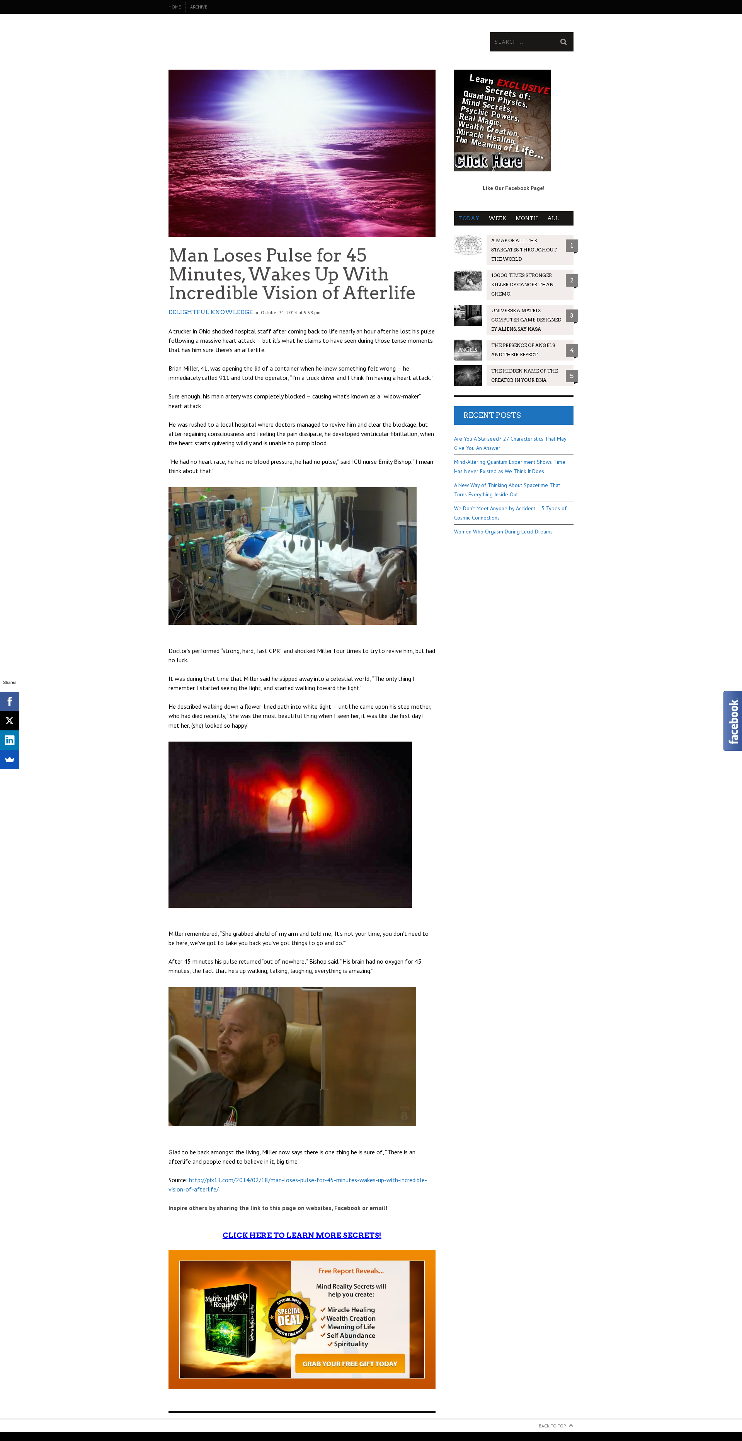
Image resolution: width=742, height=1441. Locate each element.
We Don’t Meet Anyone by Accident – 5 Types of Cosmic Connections (510, 513)
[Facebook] (9, 701)
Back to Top (552, 1426)
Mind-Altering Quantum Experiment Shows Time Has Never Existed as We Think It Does (509, 466)
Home (174, 7)
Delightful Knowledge (210, 312)
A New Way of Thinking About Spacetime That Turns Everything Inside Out (507, 490)
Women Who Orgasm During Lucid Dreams (503, 531)
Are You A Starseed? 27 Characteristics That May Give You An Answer (510, 443)
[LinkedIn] (9, 740)
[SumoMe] (9, 759)
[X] (9, 720)
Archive (198, 7)
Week (497, 218)
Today (469, 218)
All (553, 218)
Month (527, 218)
